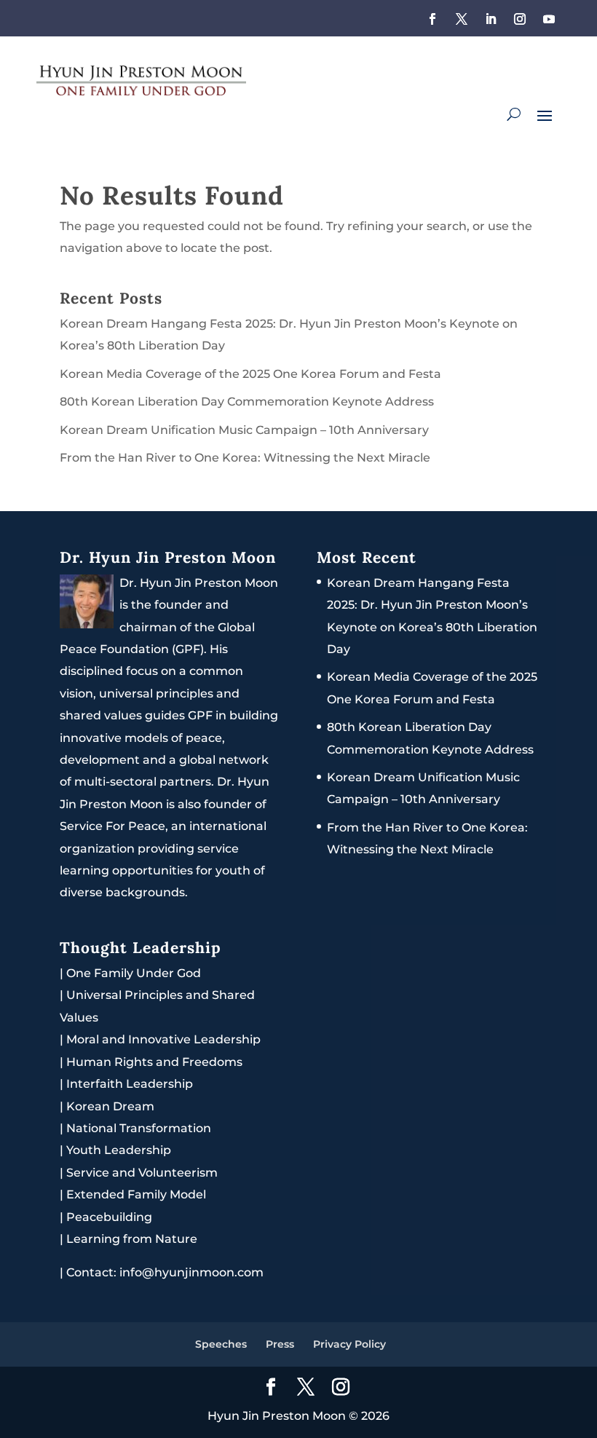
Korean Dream (110, 1106)
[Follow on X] (461, 19)
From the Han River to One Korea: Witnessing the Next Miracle (245, 458)
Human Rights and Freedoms (154, 1062)
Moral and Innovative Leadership (163, 1039)
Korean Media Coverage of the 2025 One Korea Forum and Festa (250, 374)
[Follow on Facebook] (432, 19)
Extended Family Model (136, 1194)
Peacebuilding (109, 1217)
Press (280, 1344)
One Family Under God (133, 973)
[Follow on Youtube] (549, 19)
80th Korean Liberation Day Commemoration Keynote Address (247, 401)
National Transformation (138, 1128)
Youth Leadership (118, 1150)
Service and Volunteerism (142, 1173)
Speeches (221, 1344)
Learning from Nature (131, 1239)
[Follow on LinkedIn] (490, 19)
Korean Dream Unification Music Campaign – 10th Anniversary (244, 430)
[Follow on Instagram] (519, 19)
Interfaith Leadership (129, 1084)
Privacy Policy (349, 1344)
